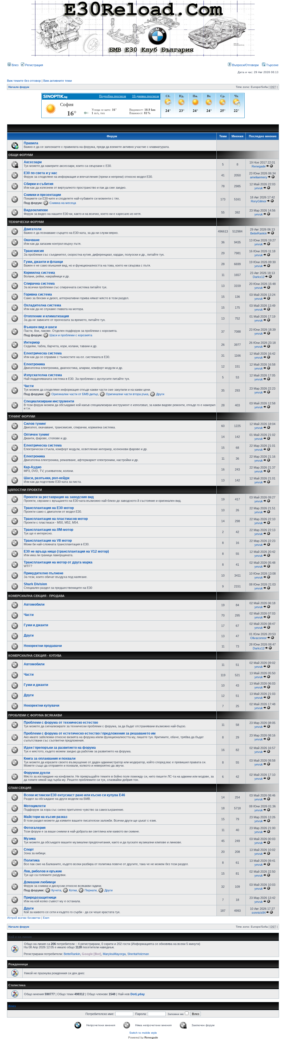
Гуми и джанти (36, 625)
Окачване (32, 240)
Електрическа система (43, 353)
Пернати (91, 890)
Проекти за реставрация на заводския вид (59, 497)
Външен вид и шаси (40, 327)
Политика (32, 860)
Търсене (271, 65)
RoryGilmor (258, 201)
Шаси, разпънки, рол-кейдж (47, 478)
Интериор (32, 342)
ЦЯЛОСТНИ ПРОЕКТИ (25, 489)
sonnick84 (259, 912)
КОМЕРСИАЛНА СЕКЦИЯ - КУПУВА (34, 655)
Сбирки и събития (38, 184)
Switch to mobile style (143, 1032)
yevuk (258, 188)
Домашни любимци (40, 882)
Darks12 (258, 277)
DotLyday (137, 994)
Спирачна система (39, 283)
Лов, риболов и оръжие (43, 871)
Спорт (29, 849)
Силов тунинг (35, 424)
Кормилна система (39, 273)
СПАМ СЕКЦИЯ (19, 788)
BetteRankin (258, 233)
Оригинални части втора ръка (127, 394)
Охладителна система (42, 305)
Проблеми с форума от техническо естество (61, 722)
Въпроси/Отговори (245, 65)
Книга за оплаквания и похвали (49, 758)
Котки (73, 890)
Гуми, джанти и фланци (43, 262)
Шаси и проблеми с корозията (70, 335)
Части (29, 386)
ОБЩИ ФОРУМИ (20, 155)
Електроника (34, 364)
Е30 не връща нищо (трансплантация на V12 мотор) (66, 551)
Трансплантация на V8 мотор (48, 541)
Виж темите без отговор (24, 80)
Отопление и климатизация (46, 316)
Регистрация (33, 65)
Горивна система (38, 294)
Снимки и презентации (42, 195)
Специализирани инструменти (49, 401)
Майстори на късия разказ (45, 817)
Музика (30, 839)
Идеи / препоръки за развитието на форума (60, 748)
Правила (31, 143)
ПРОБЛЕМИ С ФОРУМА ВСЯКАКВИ (35, 715)
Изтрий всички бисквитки (23, 917)
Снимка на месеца (62, 203)
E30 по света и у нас (40, 173)
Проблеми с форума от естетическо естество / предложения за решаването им (90, 733)
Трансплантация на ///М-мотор (48, 530)
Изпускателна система (43, 375)
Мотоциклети (35, 806)
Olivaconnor (258, 638)
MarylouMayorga (114, 954)
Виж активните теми (57, 80)
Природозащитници (40, 897)
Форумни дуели (37, 773)
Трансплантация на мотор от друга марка (58, 562)
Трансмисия (34, 251)
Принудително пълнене (43, 573)
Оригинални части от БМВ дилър (74, 394)
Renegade (259, 166)
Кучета (56, 890)
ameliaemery (258, 177)
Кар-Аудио (32, 467)
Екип (46, 917)
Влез (14, 65)
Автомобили (34, 604)
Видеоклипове (36, 210)
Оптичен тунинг (36, 434)
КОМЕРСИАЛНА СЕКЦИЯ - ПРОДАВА (36, 596)
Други (160, 394)
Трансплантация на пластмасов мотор (56, 519)
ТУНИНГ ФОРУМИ (21, 416)
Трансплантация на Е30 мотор (49, 508)
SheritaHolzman (138, 954)
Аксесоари (33, 162)
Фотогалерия (35, 828)
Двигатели (32, 229)
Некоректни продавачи (43, 646)
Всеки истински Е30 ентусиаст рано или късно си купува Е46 (74, 795)
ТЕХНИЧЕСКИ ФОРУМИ (26, 222)
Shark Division (35, 584)
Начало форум (18, 86)
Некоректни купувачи (41, 705)
